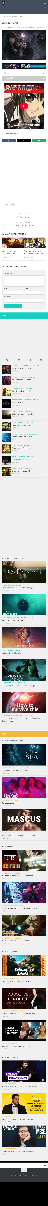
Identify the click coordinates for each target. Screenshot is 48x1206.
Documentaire (6, 768)
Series (21, 16)
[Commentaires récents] (29, 360)
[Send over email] (39, 140)
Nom (6, 289)
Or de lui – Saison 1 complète (22, 391)
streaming (8, 27)
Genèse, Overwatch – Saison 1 (22, 437)
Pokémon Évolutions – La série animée (15, 941)
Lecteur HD (8, 78)
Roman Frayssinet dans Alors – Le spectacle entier (19, 1087)
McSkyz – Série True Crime (21, 368)
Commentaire (9, 273)
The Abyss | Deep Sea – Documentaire (15, 770)
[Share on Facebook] (9, 140)
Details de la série (11, 134)
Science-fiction (26, 434)
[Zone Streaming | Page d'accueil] (3, 3)
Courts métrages (8, 585)
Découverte (6, 1043)
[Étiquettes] (40, 360)
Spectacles (12, 1084)
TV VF (11, 978)
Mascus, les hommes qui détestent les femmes (18, 835)
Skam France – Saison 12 (21, 425)
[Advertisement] (25, 9)
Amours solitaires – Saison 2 (22, 380)
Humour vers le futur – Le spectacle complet (17, 1119)
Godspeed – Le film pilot (11, 653)
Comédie (15, 388)
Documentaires (17, 366)
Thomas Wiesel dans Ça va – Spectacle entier (17, 1152)
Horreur (18, 683)
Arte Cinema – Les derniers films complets (16, 1046)
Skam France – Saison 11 (21, 448)
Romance (24, 377)
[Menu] (45, 3)
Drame (14, 411)
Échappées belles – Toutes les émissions (16, 981)
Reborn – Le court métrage (12, 620)
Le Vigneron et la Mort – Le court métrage (18, 685)
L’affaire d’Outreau (18, 403)
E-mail (27, 289)
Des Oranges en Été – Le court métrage (17, 588)
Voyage (16, 978)
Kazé (12, 204)
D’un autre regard (8, 803)
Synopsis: (8, 73)
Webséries (35, 366)
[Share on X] (24, 140)
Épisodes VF (6, 16)
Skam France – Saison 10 (21, 471)
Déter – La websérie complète (22, 414)
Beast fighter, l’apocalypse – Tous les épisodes (18, 876)
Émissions (5, 978)
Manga (14, 16)
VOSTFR (30, 618)
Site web (7, 297)
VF (22, 585)
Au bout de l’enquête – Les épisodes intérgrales (18, 1014)
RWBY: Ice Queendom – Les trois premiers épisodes (20, 908)
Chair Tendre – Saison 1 (20, 460)
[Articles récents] (7, 360)
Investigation (14, 1011)
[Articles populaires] (18, 360)
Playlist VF (27, 366)
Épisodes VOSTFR (7, 905)
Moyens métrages (18, 768)
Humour (4, 1084)
